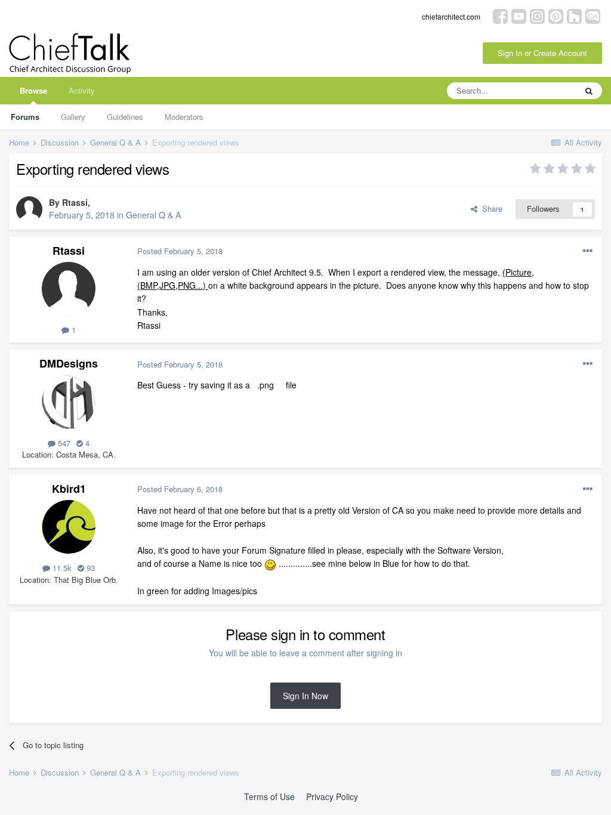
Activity (82, 90)
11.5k (61, 567)
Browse (33, 90)
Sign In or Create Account (542, 52)
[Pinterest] (555, 15)
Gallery (73, 116)
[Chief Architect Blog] (592, 15)
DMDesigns (68, 363)
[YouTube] (518, 15)
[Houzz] (574, 15)
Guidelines (125, 116)
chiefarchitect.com (451, 16)
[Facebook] (500, 15)
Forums (25, 116)
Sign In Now (305, 696)
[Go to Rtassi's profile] (29, 209)
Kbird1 (69, 488)
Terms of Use (269, 796)
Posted (180, 251)
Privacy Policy (332, 796)
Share (489, 208)
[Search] (589, 90)
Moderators (184, 116)
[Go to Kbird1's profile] (68, 527)
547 (62, 443)
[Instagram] (537, 15)
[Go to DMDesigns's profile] (68, 402)
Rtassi (75, 202)
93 (89, 567)
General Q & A (153, 215)
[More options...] (587, 251)
